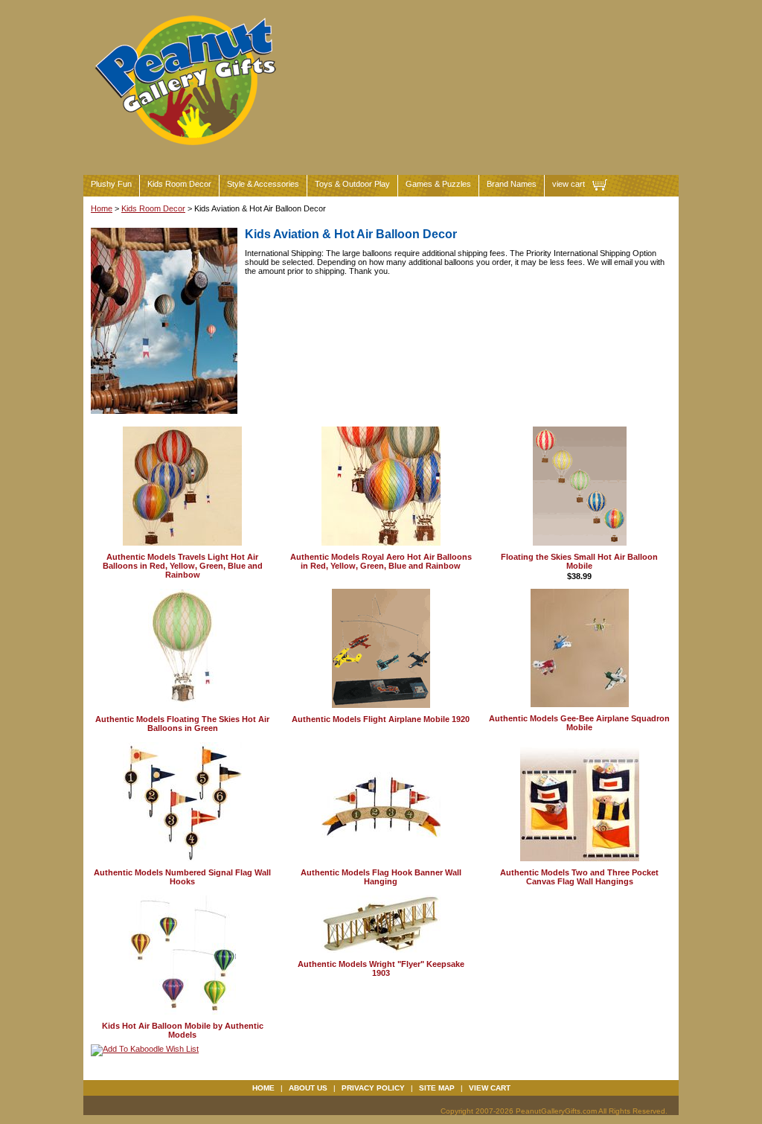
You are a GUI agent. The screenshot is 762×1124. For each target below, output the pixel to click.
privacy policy (373, 1088)
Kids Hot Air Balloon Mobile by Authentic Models (182, 1030)
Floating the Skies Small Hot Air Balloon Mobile (579, 561)
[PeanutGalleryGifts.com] (188, 151)
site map (437, 1088)
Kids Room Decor (179, 183)
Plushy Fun (111, 183)
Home (101, 208)
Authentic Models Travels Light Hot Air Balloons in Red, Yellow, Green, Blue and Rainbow (183, 565)
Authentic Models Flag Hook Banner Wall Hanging (381, 877)
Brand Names (512, 183)
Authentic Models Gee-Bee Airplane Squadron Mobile (579, 723)
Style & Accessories (263, 183)
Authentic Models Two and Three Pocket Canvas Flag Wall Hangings (579, 877)
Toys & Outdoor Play (352, 183)
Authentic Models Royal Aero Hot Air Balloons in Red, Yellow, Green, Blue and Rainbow (381, 561)
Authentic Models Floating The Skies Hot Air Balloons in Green (182, 723)
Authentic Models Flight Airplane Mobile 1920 (381, 719)
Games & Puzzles (438, 183)
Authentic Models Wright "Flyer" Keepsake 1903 (381, 968)
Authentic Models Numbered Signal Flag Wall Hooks (182, 877)
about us (308, 1088)
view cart (568, 183)
